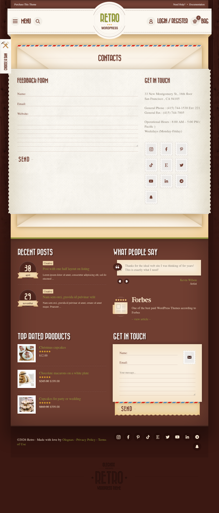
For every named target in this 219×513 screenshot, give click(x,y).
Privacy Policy (86, 439)
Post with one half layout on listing (66, 269)
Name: (21, 93)
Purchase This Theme (25, 4)
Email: (21, 104)
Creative (48, 263)
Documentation (197, 4)
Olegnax (68, 439)
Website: (23, 113)
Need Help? (179, 4)
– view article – (141, 319)
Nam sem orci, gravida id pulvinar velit (69, 297)
